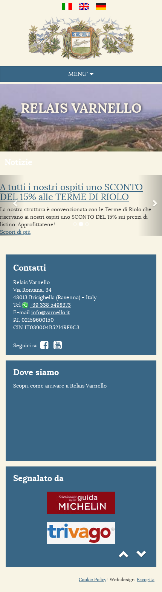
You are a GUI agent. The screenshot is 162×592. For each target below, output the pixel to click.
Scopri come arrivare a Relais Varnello (60, 385)
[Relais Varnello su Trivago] (81, 532)
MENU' (78, 74)
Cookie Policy (92, 579)
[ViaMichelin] (81, 502)
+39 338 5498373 (50, 304)
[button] (12, 205)
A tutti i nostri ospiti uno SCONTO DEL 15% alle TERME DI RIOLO (71, 192)
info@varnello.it (50, 312)
